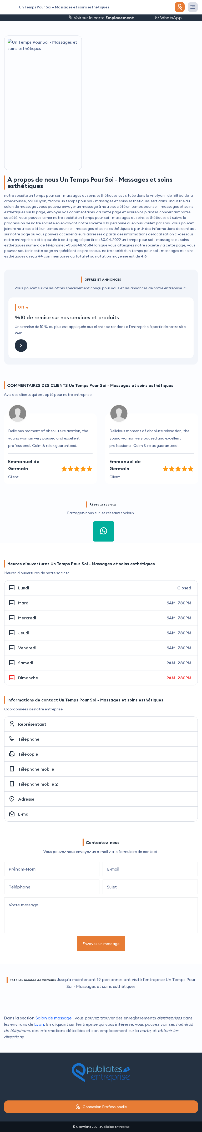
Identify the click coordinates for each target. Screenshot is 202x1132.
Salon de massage (54, 1017)
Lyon (39, 1024)
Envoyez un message (101, 943)
